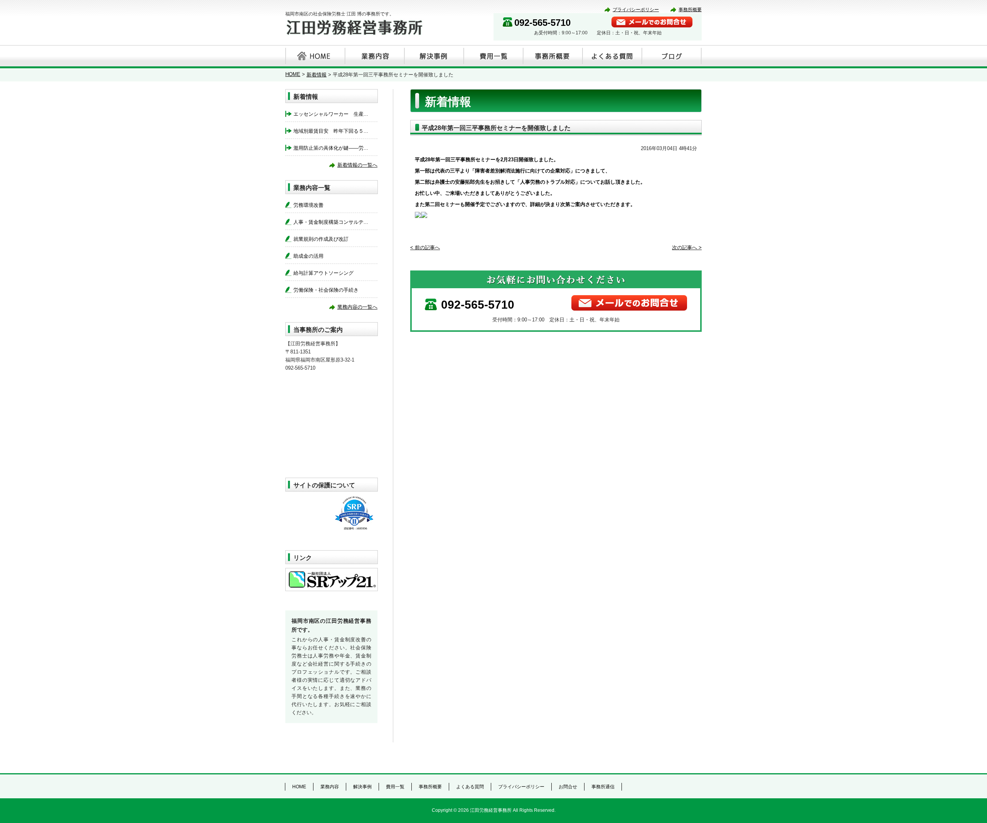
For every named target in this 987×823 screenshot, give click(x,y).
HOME (292, 74)
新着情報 (317, 75)
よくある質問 (611, 55)
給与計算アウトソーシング (323, 273)
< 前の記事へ (425, 247)
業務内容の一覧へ (357, 307)
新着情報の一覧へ (357, 165)
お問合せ (568, 786)
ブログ (671, 55)
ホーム (314, 55)
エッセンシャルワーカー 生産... (330, 114)
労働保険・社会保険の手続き (326, 290)
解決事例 (433, 55)
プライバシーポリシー (636, 9)
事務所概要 (690, 9)
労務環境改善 (308, 205)
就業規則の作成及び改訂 (321, 239)
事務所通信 (603, 786)
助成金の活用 (308, 256)
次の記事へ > (687, 247)
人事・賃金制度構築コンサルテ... (330, 222)
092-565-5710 (542, 22)
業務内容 (374, 55)
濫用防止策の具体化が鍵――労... (330, 148)
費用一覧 (492, 55)
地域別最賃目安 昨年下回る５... (330, 131)
